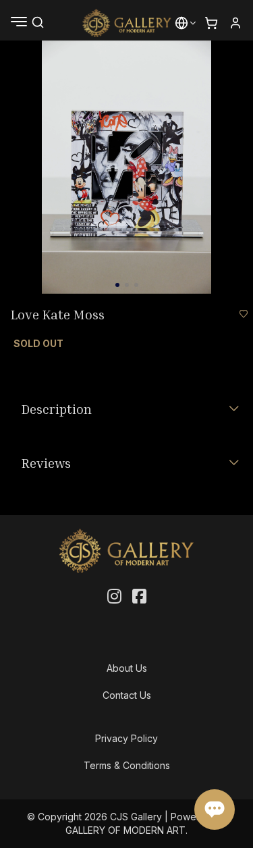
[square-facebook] (139, 597)
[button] (181, 23)
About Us (127, 668)
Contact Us (127, 695)
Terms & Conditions (127, 765)
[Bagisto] (126, 23)
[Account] (235, 23)
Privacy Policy (126, 738)
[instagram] (114, 597)
